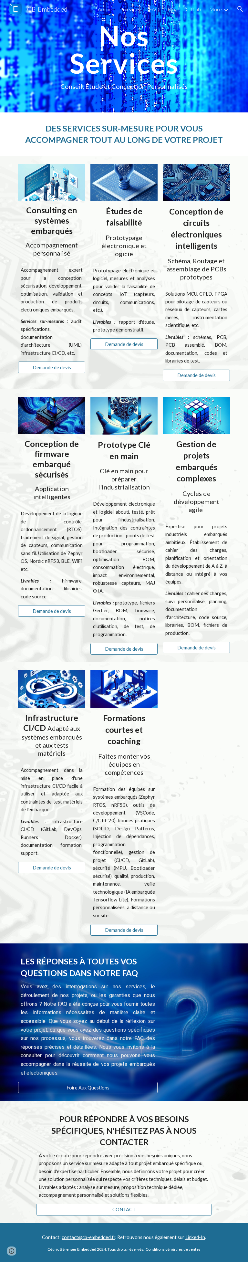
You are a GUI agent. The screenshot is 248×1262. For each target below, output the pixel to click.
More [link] (215, 9)
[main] (123, 56)
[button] (240, 9)
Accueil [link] (106, 9)
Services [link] (131, 9)
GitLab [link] (193, 9)
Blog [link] (172, 9)
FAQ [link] (154, 9)
